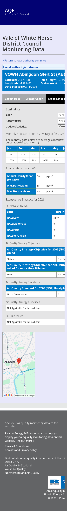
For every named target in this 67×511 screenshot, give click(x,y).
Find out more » (24, 441)
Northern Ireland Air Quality (22, 473)
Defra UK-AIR (13, 462)
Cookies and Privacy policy (21, 450)
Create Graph (34, 99)
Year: (9, 115)
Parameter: (13, 120)
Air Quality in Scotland (18, 465)
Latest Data (12, 99)
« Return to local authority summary (24, 60)
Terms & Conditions (17, 446)
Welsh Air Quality (15, 469)
